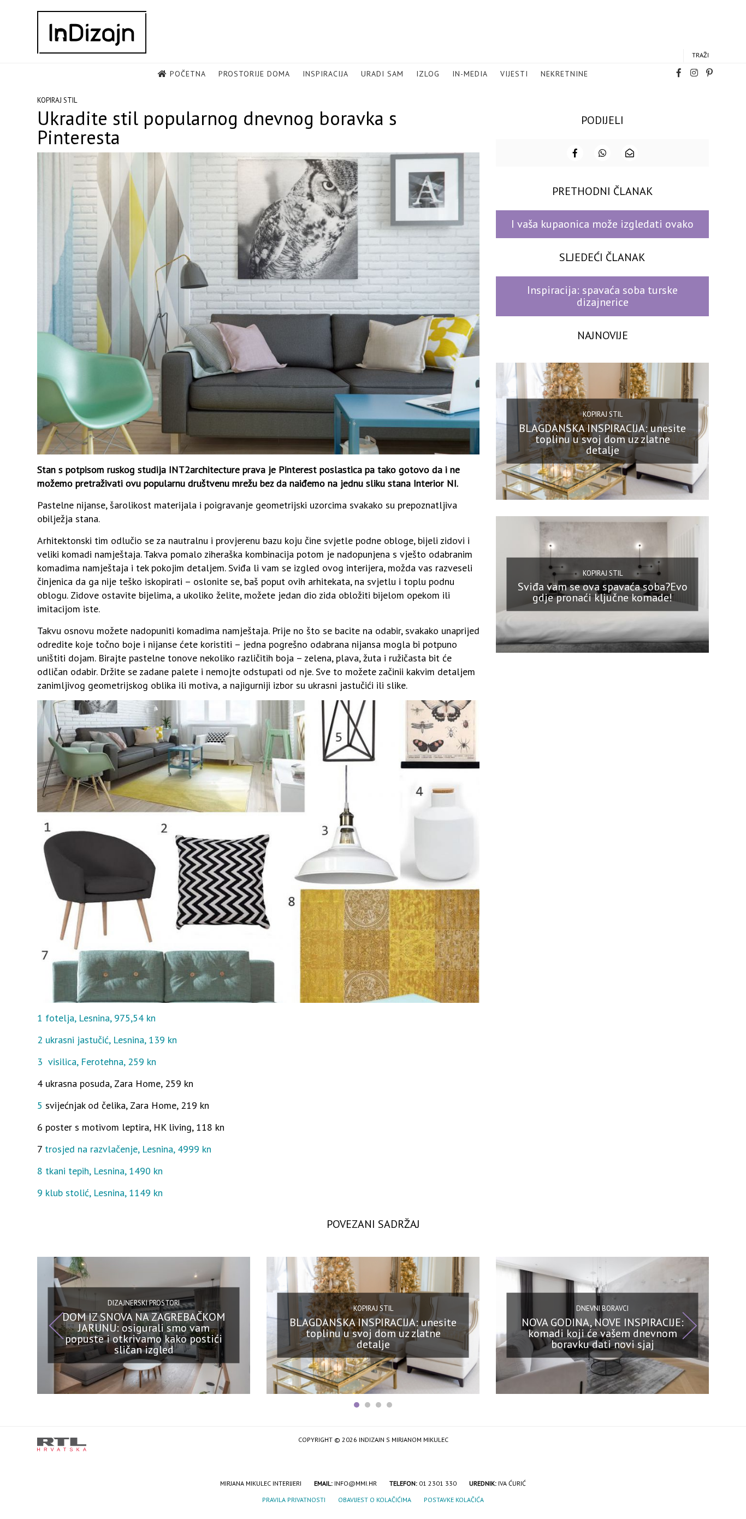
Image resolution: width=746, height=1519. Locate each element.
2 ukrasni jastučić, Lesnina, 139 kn (107, 1039)
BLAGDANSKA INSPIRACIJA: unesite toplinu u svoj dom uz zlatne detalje (602, 439)
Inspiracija (325, 74)
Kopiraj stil (57, 100)
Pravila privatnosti (293, 1500)
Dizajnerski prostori (144, 1303)
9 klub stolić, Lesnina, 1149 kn (100, 1192)
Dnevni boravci (602, 1308)
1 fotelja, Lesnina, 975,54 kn (96, 1018)
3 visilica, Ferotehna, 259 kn (96, 1061)
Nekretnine (564, 74)
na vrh (698, 1441)
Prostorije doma (254, 74)
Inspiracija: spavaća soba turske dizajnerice (602, 296)
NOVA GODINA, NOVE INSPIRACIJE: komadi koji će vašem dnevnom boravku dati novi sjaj (603, 1333)
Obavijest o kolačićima (374, 1500)
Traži (700, 55)
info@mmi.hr (355, 1483)
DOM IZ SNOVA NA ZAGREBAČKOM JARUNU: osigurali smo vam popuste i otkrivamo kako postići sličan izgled (143, 1333)
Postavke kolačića (454, 1500)
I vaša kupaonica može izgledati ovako (602, 224)
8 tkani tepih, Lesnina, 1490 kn (100, 1171)
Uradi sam (382, 74)
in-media (470, 74)
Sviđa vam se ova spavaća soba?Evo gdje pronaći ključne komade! (603, 592)
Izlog (428, 74)
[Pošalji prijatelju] (629, 153)
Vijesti (514, 74)
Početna (188, 74)
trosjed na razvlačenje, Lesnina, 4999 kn (128, 1149)
